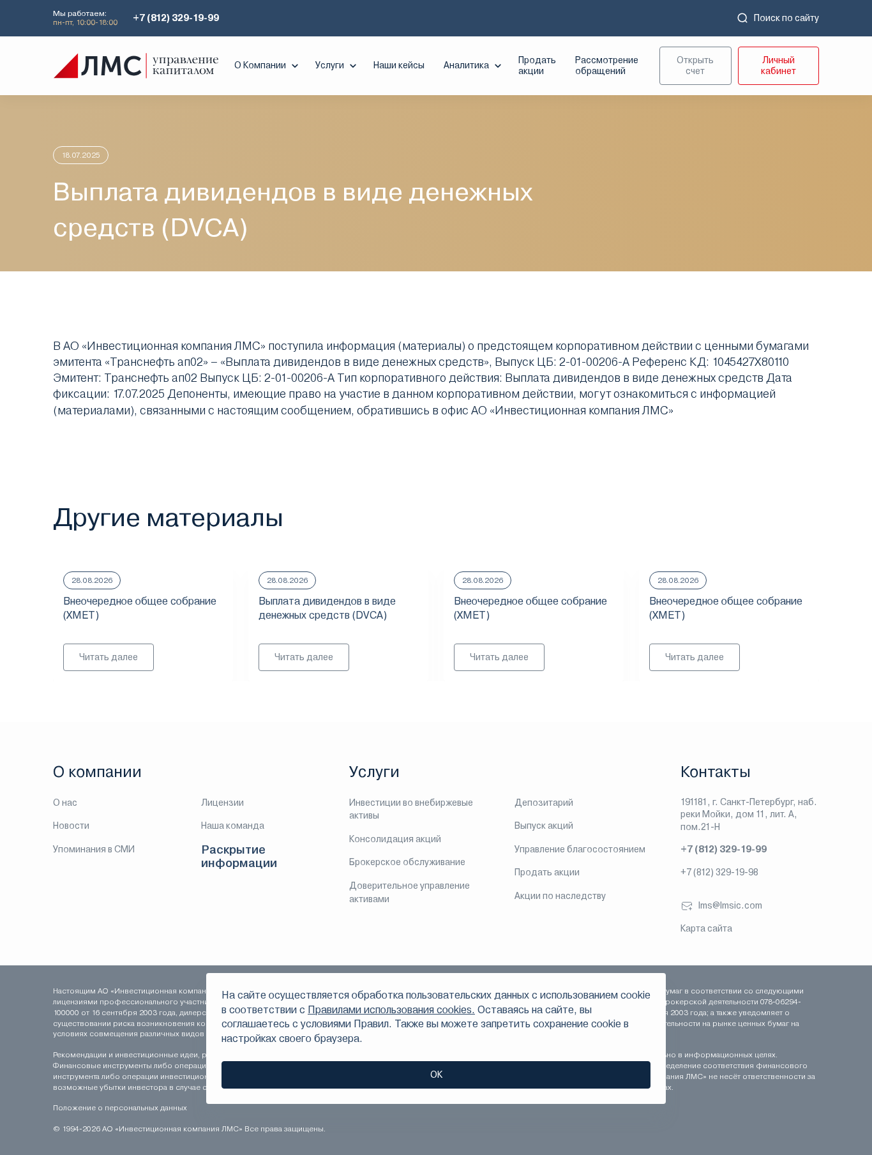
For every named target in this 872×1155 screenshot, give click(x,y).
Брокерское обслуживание (407, 862)
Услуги (329, 65)
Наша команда (232, 825)
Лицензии (222, 802)
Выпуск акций (544, 825)
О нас (65, 802)
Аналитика (466, 65)
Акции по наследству (560, 896)
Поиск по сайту (786, 18)
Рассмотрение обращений (606, 65)
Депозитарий (544, 802)
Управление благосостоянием (580, 849)
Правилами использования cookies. (391, 1010)
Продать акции (537, 65)
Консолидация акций (395, 839)
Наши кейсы (399, 65)
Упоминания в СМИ (94, 849)
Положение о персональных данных (120, 1107)
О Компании (260, 65)
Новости (71, 825)
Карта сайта (706, 928)
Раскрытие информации (239, 856)
